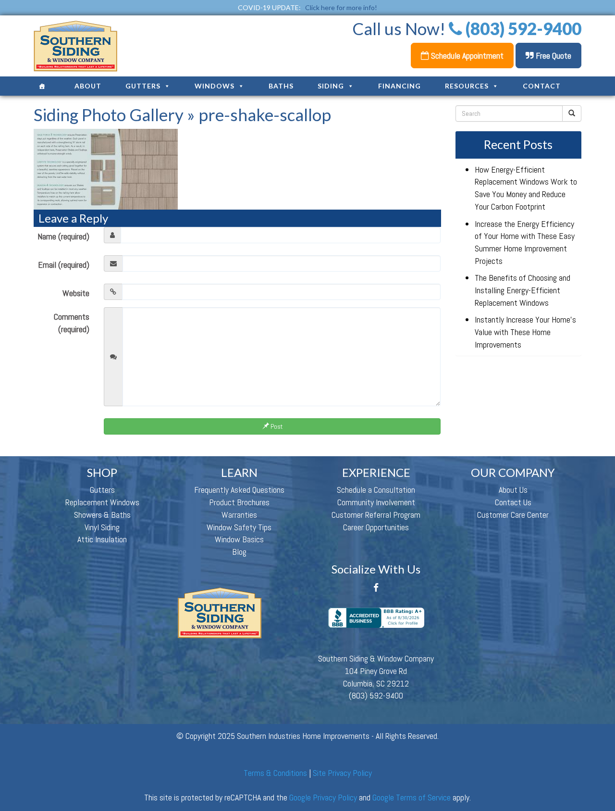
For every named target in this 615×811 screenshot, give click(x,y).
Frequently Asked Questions (239, 489)
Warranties (239, 514)
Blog (239, 551)
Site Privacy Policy (342, 772)
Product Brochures (239, 502)
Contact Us (513, 502)
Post (276, 426)
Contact (542, 86)
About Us (513, 489)
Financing (399, 86)
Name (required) (63, 236)
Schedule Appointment (466, 55)
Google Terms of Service (411, 797)
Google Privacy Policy (323, 797)
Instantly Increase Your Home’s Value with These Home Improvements (525, 331)
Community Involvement (376, 502)
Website (75, 293)
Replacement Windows (102, 502)
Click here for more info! (341, 7)
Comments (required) (71, 323)
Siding (331, 86)
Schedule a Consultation (376, 489)
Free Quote (552, 55)
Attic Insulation (102, 539)
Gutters (142, 86)
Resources (467, 86)
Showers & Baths (102, 514)
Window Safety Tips (239, 527)
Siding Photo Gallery (109, 114)
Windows (214, 86)
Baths (281, 86)
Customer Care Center (513, 514)
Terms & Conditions (275, 772)
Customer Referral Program (376, 514)
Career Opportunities (376, 527)
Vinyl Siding (102, 527)
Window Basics (239, 539)
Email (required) (63, 264)
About (87, 86)
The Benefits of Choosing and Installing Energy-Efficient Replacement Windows (522, 290)
